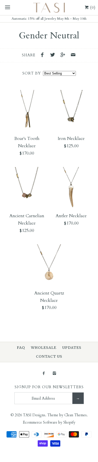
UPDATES (71, 347)
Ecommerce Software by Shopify (49, 422)
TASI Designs (34, 415)
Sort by (31, 73)
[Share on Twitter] (53, 55)
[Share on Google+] (64, 55)
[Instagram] (54, 373)
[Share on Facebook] (43, 55)
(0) (92, 7)
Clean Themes (75, 415)
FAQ (21, 347)
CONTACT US (49, 356)
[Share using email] (73, 55)
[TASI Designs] (49, 8)
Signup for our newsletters (49, 387)
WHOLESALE (43, 347)
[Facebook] (43, 373)
